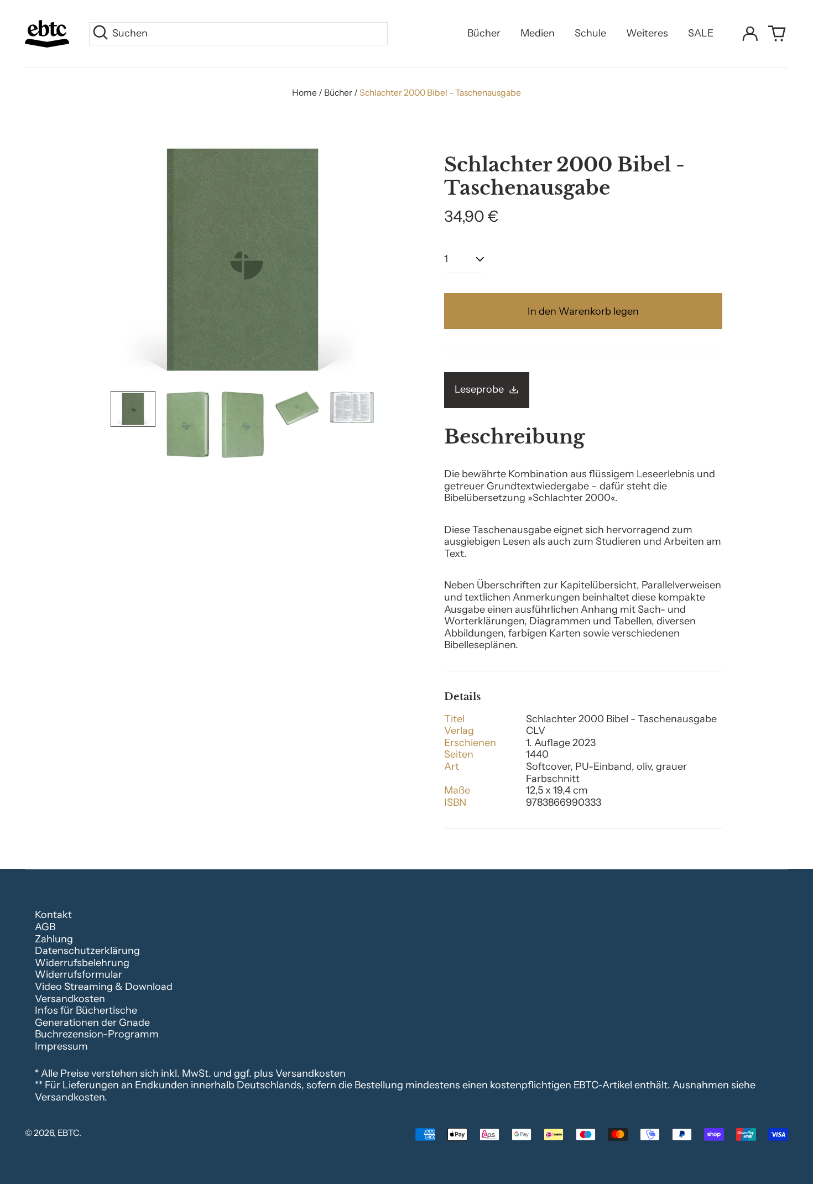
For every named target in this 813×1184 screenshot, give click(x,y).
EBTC (68, 1133)
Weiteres (647, 33)
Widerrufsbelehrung (82, 963)
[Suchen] (100, 33)
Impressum (61, 1046)
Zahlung (54, 939)
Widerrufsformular (78, 974)
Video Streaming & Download (104, 986)
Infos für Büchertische (86, 1010)
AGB (45, 927)
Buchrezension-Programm (97, 1034)
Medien (537, 33)
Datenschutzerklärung (87, 951)
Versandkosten (70, 999)
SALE (700, 33)
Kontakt (53, 915)
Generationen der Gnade (92, 1022)
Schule (590, 33)
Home (304, 92)
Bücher (484, 33)
